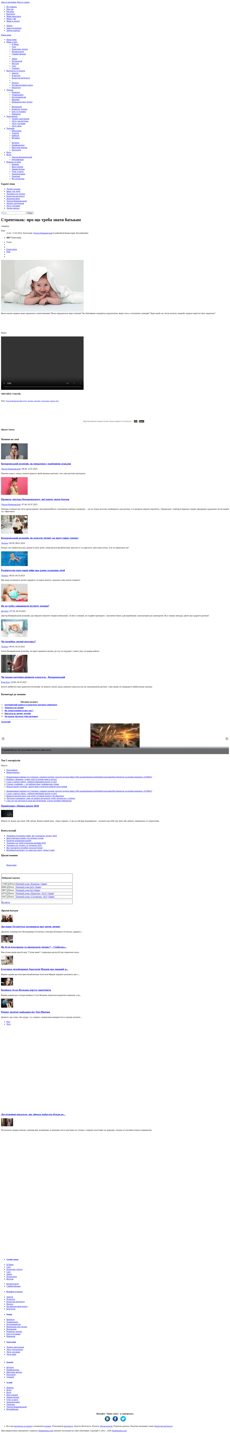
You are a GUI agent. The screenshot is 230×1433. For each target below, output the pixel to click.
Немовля (16, 92)
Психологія (17, 61)
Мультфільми (18, 159)
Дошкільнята (17, 95)
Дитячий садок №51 (25, 887)
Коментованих (13, 772)
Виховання (17, 107)
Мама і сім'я (11, 42)
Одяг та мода (18, 171)
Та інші (9, 1382)
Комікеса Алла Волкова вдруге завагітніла (26, 990)
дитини (47, 1426)
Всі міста (6, 902)
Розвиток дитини (19, 109)
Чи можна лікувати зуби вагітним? (21, 716)
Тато (14, 47)
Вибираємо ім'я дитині (22, 102)
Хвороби (10, 128)
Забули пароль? (13, 30)
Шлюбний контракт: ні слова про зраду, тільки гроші (30, 850)
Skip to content (23, 2)
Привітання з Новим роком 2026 (20, 805)
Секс (14, 66)
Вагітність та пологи (15, 71)
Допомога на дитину (15, 194)
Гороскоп (16, 176)
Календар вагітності (21, 78)
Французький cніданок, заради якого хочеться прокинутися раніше (36, 786)
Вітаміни (16, 138)
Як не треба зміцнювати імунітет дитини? (25, 606)
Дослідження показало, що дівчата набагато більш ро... (33, 1114)
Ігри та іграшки (19, 111)
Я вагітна (16, 75)
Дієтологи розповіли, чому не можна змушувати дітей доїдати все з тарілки (40, 798)
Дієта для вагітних (20, 121)
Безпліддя (16, 87)
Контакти (10, 14)
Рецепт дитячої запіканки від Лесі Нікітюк (25, 1012)
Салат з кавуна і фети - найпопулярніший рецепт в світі (31, 782)
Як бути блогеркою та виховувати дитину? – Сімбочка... (34, 947)
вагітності (68, 1426)
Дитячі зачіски (12, 208)
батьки (30, 401)
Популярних (12, 770)
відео (25, 401)
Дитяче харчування (20, 119)
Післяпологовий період (22, 85)
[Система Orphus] (115, 423)
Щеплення (16, 131)
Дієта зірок (17, 126)
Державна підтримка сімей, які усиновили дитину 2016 (31, 836)
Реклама (10, 11)
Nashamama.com (45, 1431)
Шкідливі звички (19, 147)
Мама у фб (11, 19)
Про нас (10, 9)
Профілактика (18, 145)
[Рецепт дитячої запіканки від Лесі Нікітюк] (7, 1007)
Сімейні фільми (19, 54)
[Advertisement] (21, 1070)
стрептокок (45, 401)
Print (8, 252)
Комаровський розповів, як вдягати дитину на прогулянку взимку (40, 538)
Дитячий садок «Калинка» (28, 884)
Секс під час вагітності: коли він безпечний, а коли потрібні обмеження (38, 801)
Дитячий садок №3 (24, 890)
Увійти (9, 26)
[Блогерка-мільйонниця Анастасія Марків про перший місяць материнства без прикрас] (7, 964)
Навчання (16, 114)
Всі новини (11, 7)
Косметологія (18, 51)
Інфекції (15, 135)
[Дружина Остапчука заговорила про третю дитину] (7, 921)
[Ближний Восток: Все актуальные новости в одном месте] (115, 735)
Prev (8, 1022)
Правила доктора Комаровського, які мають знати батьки (35, 499)
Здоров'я (15, 68)
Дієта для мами (18, 123)
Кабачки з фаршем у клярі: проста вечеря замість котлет (31, 779)
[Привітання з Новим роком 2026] (7, 816)
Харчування (11, 116)
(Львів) (44, 884)
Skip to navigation (8, 2)
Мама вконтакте (13, 16)
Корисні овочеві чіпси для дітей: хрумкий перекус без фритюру (35, 796)
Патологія (16, 150)
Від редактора (18, 179)
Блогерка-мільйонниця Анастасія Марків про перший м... (34, 969)
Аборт (14, 59)
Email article (11, 249)
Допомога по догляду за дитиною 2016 (24, 845)
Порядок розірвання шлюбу (18, 840)
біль (57, 401)
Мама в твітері (13, 21)
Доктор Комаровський (22, 157)
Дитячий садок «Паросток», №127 (31, 893)
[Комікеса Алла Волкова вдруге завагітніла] (7, 985)
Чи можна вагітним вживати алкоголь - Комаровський (33, 677)
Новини (15, 164)
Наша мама (6, 35)
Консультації (17, 167)
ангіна (52, 401)
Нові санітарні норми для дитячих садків (25, 838)
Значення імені (18, 174)
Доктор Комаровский (43, 233)
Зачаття (15, 73)
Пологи (15, 83)
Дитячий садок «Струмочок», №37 (32, 897)
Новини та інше (13, 162)
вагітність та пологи (23, 1426)
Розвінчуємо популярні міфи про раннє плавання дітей (33, 570)
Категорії (5, 722)
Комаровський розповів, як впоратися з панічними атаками (36, 463)
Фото (8, 152)
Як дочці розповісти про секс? (19, 710)
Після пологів (106, 1426)
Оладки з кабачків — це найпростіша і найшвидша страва (32, 784)
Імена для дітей (13, 191)
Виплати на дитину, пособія (18, 713)
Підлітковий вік (19, 97)
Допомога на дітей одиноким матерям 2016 (26, 843)
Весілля (15, 63)
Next (8, 1024)
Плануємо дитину (20, 49)
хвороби (37, 401)
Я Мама (15, 44)
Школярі (15, 99)
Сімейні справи (12, 1259)
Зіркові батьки (18, 169)
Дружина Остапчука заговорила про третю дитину (30, 926)
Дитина (9, 90)
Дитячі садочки (13, 189)
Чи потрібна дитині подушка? (18, 641)
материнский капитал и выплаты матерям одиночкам (31, 705)
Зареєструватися (13, 28)
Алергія (15, 133)
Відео (8, 155)
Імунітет (15, 143)
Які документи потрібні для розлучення (24, 848)
